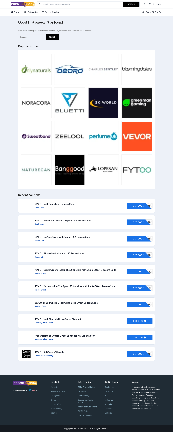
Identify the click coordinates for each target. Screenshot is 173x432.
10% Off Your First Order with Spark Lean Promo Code (63, 220)
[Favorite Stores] (149, 4)
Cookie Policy (83, 395)
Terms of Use (56, 404)
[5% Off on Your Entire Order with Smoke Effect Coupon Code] (86, 305)
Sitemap (54, 413)
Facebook (109, 391)
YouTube (108, 404)
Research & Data (58, 391)
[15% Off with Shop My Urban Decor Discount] (86, 321)
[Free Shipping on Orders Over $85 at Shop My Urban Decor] (86, 337)
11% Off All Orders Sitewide (49, 352)
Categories (33, 12)
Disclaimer (82, 391)
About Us (54, 387)
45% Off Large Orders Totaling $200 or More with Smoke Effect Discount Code (75, 269)
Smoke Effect (40, 273)
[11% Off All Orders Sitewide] (86, 354)
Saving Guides (52, 12)
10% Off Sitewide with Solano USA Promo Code (59, 253)
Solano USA (39, 240)
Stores (17, 12)
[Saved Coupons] (144, 4)
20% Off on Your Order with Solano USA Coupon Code (63, 237)
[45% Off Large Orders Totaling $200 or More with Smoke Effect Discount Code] (86, 272)
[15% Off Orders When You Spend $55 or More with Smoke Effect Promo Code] (86, 288)
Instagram (109, 400)
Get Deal (138, 321)
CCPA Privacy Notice (86, 387)
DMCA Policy (83, 411)
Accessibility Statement (87, 407)
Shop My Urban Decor (44, 323)
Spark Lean (39, 207)
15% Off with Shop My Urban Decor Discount (58, 319)
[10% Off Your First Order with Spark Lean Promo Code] (86, 222)
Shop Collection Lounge (44, 356)
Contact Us (109, 387)
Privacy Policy (56, 408)
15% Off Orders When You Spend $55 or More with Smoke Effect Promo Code (75, 286)
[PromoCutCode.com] (23, 4)
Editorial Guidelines (85, 415)
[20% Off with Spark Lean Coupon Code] (86, 206)
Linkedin (108, 413)
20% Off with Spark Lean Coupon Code (55, 204)
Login (158, 4)
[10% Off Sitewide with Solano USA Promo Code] (86, 255)
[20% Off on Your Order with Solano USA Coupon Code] (86, 239)
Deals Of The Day (154, 12)
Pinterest (108, 408)
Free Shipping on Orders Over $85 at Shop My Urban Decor (65, 335)
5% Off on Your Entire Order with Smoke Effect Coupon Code (66, 302)
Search (131, 4)
